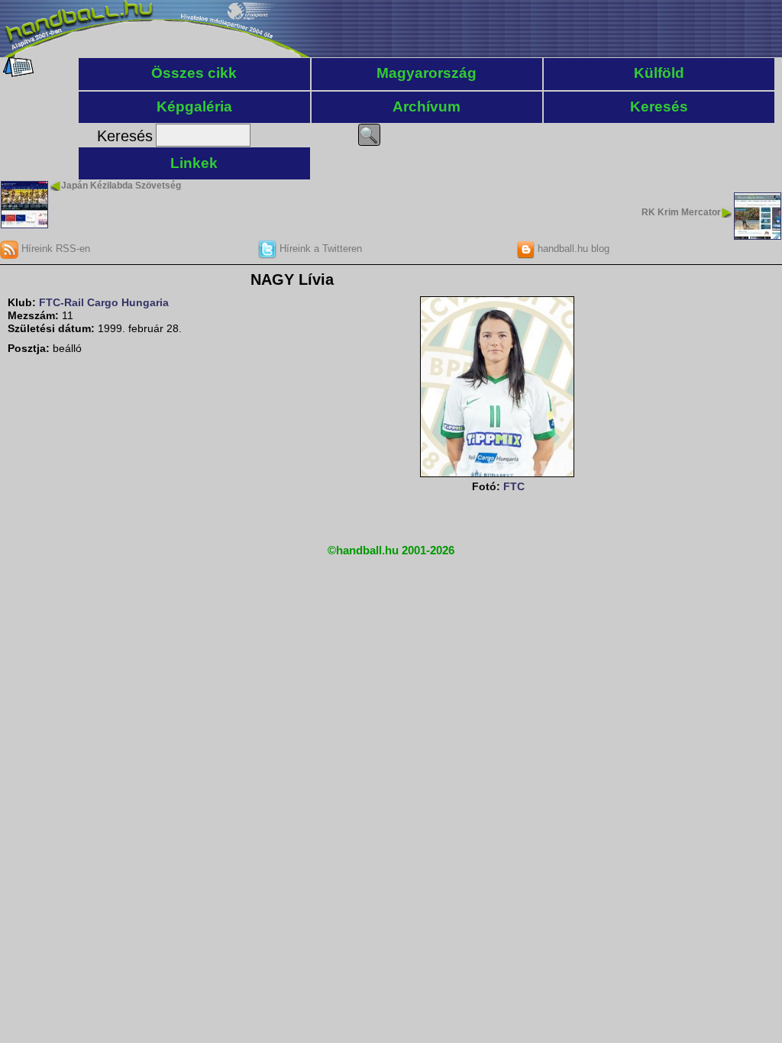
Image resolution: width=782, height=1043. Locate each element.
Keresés (659, 106)
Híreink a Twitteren (319, 248)
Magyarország (426, 73)
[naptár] (17, 73)
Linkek (194, 163)
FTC (514, 486)
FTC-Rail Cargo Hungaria (104, 302)
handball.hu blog (572, 248)
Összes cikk (194, 73)
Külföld (659, 73)
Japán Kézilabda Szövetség (121, 185)
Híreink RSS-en (54, 248)
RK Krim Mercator (681, 212)
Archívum (426, 106)
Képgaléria (194, 106)
